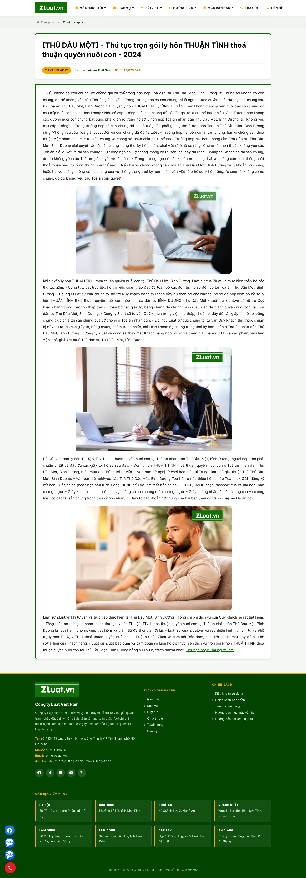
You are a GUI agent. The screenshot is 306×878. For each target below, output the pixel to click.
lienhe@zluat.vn (56, 755)
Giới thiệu (153, 699)
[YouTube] (71, 773)
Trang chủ (47, 22)
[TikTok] (50, 773)
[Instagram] (60, 773)
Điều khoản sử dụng (229, 693)
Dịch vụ (152, 706)
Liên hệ (152, 731)
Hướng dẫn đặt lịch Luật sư (234, 719)
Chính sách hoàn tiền (230, 700)
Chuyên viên (155, 718)
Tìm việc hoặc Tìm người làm (210, 650)
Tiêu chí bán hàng (227, 706)
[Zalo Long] (10, 843)
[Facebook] (10, 830)
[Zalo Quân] (10, 855)
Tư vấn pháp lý (73, 22)
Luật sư (152, 712)
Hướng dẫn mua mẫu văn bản (235, 713)
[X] (82, 773)
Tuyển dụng (155, 725)
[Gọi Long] (10, 867)
